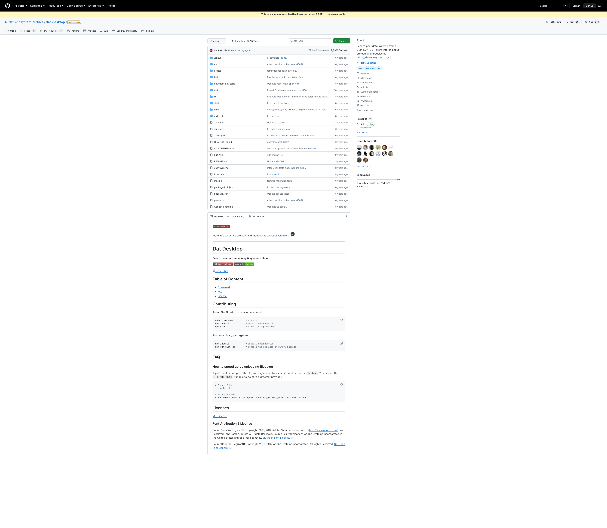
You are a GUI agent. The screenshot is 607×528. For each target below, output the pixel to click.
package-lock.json (223, 187)
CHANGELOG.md (223, 142)
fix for (270, 174)
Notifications (555, 22)
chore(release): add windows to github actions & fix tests (296, 109)
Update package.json (239, 50)
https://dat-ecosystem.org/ (373, 57)
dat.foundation (368, 62)
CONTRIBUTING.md (224, 148)
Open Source (75, 5)
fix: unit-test (273, 116)
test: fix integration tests (279, 180)
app (216, 64)
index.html (219, 174)
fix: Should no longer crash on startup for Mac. (291, 135)
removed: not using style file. (282, 70)
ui (379, 68)
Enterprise (94, 5)
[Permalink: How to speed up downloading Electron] (210, 366)
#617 (276, 174)
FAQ (220, 291)
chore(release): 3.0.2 (278, 142)
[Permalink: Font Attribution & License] (210, 424)
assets (217, 70)
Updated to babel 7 (277, 122)
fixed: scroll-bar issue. (278, 103)
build (216, 77)
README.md (220, 161)
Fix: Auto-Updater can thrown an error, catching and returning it (300, 96)
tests (216, 109)
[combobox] (311, 41)
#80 (304, 90)
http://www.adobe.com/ (323, 430)
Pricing (111, 5)
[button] (341, 320)
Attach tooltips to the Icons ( (281, 64)
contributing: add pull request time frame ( (289, 148)
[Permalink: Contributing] (210, 304)
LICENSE (218, 155)
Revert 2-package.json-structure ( (284, 90)
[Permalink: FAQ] (210, 357)
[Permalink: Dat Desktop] (210, 249)
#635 (283, 57)
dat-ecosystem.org (278, 235)
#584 (299, 64)
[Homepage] (7, 5)
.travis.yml (219, 135)
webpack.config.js (223, 206)
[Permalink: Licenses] (210, 408)
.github (217, 57)
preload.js (219, 200)
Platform (19, 5)
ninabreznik (220, 50)
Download (224, 287)
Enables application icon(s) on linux (285, 77)
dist (216, 90)
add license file (275, 155)
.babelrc (218, 122)
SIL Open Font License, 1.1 (278, 437)
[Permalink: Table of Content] (210, 279)
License (222, 296)
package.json (221, 193)
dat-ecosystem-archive (26, 22)
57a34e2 (313, 50)
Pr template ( (274, 57)
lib (215, 96)
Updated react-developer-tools (283, 83)
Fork (574, 22)
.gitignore (219, 129)
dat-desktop (55, 22)
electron (370, 68)
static (217, 103)
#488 (314, 148)
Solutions (36, 5)
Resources (54, 5)
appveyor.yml (221, 167)
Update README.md (277, 161)
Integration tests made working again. (286, 167)
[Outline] (346, 216)
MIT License (220, 416)
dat (360, 68)
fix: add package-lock (278, 129)
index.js (218, 180)
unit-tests (219, 116)
